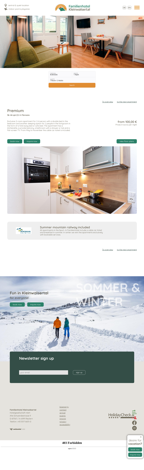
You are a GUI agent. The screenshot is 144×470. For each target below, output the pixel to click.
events (63, 415)
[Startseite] (72, 7)
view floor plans (127, 141)
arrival (62, 413)
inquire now (135, 454)
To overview (107, 102)
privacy (63, 421)
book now (135, 449)
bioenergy (64, 407)
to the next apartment (127, 102)
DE (124, 7)
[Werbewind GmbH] (15, 429)
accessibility (65, 424)
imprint (63, 418)
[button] (137, 7)
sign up (79, 372)
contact (63, 410)
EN (129, 7)
